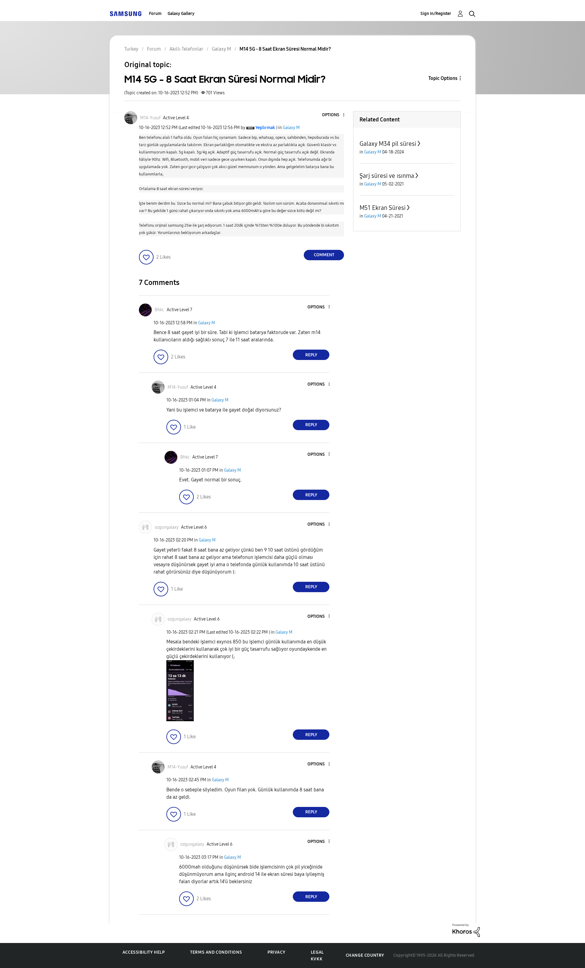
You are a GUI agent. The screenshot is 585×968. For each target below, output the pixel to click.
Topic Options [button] (442, 78)
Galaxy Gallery (181, 13)
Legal (317, 952)
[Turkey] (125, 13)
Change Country (365, 955)
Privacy (276, 952)
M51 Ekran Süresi (383, 207)
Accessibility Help (143, 952)
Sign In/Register (435, 13)
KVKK (316, 959)
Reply (311, 355)
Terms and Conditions (216, 952)
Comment (324, 254)
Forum (155, 13)
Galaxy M (291, 127)
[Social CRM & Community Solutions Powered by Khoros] (466, 930)
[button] (333, 115)
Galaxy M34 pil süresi (388, 143)
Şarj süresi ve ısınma (387, 175)
